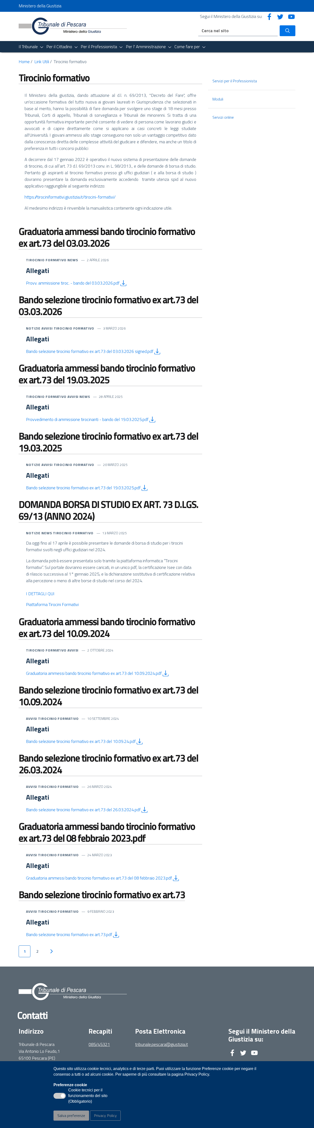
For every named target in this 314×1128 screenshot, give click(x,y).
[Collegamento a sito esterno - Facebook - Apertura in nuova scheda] (269, 16)
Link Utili (41, 61)
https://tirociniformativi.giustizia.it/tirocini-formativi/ (70, 197)
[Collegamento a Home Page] (73, 26)
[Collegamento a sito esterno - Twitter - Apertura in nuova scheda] (280, 16)
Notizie (33, 328)
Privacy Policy (105, 1115)
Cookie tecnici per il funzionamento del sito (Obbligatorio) (87, 1096)
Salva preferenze (71, 1115)
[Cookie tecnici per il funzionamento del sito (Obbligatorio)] (59, 1096)
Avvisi (47, 328)
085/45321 (99, 1044)
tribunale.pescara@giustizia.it (161, 1044)
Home (24, 61)
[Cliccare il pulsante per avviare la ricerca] (287, 30)
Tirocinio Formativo (46, 259)
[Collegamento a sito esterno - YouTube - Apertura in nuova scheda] (291, 16)
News (73, 259)
